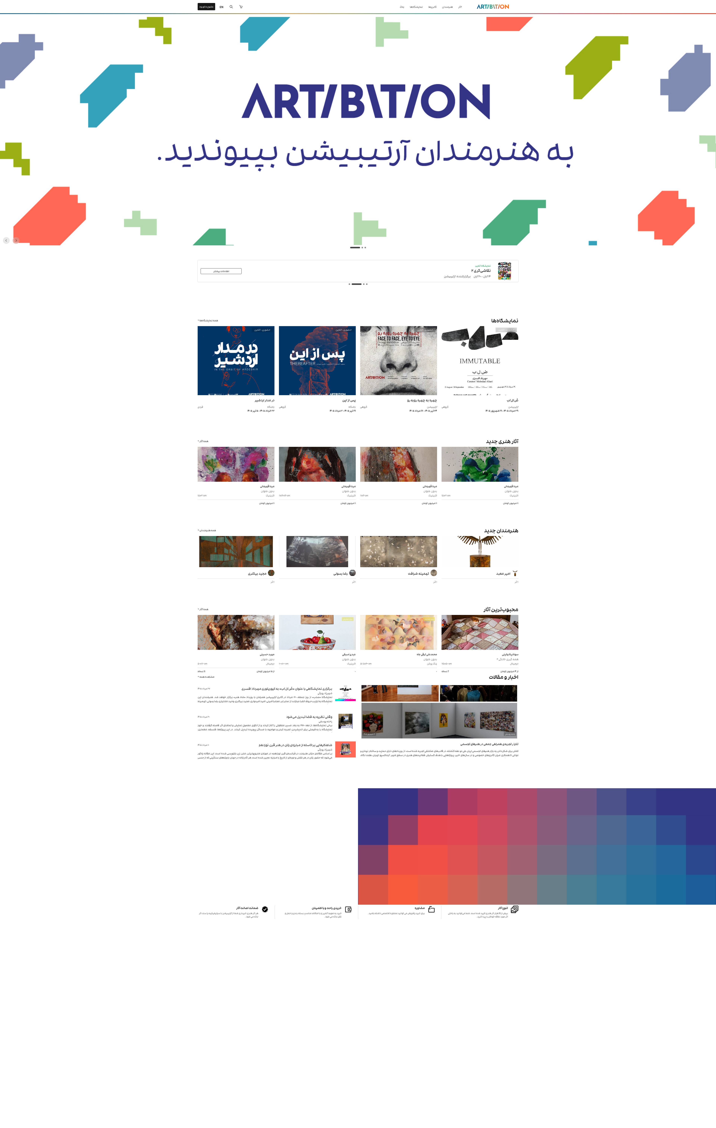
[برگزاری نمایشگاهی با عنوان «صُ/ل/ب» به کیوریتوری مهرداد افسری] (345, 697)
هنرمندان (447, 7)
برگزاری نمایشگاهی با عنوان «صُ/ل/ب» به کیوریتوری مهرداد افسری (286, 688)
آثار (460, 7)
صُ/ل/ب (512, 400)
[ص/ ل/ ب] (358, 244)
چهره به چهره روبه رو (422, 400)
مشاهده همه (207, 677)
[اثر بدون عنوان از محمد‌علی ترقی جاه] (398, 633)
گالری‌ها (432, 7)
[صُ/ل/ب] (480, 394)
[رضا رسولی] (317, 552)
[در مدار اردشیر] (236, 394)
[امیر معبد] (480, 552)
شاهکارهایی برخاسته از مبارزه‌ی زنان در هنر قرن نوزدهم (295, 744)
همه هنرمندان (208, 530)
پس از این (349, 400)
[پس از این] (317, 394)
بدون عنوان (511, 491)
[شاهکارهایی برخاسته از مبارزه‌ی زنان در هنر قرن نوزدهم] (345, 754)
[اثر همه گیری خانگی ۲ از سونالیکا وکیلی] (480, 633)
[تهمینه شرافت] (398, 552)
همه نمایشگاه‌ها (209, 320)
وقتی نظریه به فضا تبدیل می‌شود (309, 716)
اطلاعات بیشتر (221, 271)
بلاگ (402, 7)
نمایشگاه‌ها (416, 7)
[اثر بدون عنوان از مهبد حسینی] (236, 633)
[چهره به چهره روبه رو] (398, 394)
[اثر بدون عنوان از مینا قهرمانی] (480, 465)
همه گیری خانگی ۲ (507, 659)
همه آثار (204, 441)
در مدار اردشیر (264, 400)
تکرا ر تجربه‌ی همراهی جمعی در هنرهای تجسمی (489, 744)
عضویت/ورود (206, 6)
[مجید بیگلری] (236, 552)
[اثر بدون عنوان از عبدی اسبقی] (317, 633)
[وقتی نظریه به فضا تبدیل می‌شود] (345, 725)
